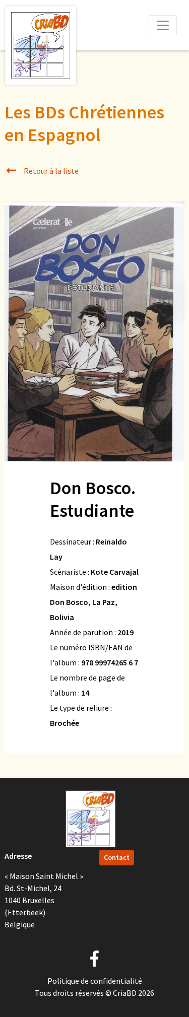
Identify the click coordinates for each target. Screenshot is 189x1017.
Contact (117, 857)
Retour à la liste (50, 171)
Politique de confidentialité (94, 981)
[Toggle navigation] (163, 25)
